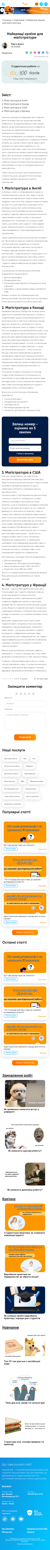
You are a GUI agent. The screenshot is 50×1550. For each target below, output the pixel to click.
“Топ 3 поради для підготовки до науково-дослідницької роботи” (23, 880)
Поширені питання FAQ (37, 1529)
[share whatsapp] (31, 53)
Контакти (6, 1486)
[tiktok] (5, 1519)
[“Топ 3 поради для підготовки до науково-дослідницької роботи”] (25, 876)
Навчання (19, 20)
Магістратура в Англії (15, 100)
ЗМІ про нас (7, 1532)
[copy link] (47, 53)
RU (46, 4)
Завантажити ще (25, 932)
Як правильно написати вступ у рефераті (21, 1110)
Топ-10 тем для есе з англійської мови (22, 1362)
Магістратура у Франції (17, 111)
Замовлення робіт (17, 1075)
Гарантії (30, 1532)
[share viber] (39, 53)
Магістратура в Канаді (16, 104)
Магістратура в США (15, 107)
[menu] (3, 4)
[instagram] (13, 1519)
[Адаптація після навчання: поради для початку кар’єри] (25, 913)
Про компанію (8, 1529)
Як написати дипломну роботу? (25, 1190)
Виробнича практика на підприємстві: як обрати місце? (21, 1275)
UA (36, 4)
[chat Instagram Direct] (35, 53)
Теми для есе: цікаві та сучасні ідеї (25, 1403)
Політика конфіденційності (25, 1543)
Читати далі (11, 849)
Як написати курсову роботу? (25, 1151)
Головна (6, 20)
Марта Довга (17, 44)
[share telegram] (27, 53)
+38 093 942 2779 (35, 1494)
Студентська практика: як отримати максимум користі (24, 1234)
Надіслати (25, 737)
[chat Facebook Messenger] (43, 53)
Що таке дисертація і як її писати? (19, 845)
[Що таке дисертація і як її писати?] (25, 842)
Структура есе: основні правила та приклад (24, 1443)
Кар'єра (8, 1199)
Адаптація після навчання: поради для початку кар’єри (24, 917)
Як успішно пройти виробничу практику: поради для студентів (22, 1317)
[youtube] (21, 1519)
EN (41, 4)
